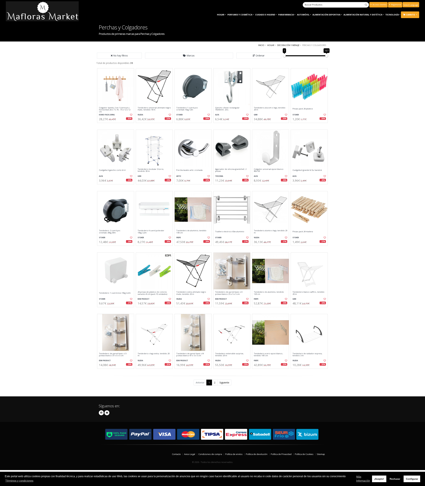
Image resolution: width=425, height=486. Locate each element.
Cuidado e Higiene (265, 14)
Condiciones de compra (210, 454)
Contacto (176, 454)
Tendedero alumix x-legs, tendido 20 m (270, 232)
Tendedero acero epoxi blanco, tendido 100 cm (268, 355)
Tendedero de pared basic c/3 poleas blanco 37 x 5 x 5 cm (112, 355)
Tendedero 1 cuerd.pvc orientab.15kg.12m (187, 109)
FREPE (178, 238)
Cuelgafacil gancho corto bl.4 (112, 170)
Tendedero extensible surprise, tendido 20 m (229, 355)
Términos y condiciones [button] (19, 480)
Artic (178, 176)
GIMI (255, 115)
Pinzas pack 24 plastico (303, 109)
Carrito (411, 14)
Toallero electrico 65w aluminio (229, 232)
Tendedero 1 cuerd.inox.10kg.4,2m (115, 293)
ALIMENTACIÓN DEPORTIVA (326, 14)
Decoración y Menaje (288, 45)
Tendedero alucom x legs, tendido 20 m (269, 109)
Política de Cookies (304, 454)
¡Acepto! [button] (379, 479)
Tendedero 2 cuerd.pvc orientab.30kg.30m (109, 232)
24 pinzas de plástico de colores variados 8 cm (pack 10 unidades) (152, 293)
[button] (189, 56)
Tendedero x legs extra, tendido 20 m (154, 355)
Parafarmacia (286, 14)
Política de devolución (256, 454)
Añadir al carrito (117, 125)
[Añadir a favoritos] (130, 115)
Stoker (179, 115)
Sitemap (321, 454)
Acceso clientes (379, 4)
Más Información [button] (363, 478)
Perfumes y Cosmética (239, 14)
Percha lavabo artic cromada (189, 170)
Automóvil (303, 14)
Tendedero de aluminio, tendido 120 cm (269, 293)
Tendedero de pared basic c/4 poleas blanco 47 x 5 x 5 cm (190, 355)
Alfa (217, 115)
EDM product (143, 299)
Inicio (261, 45)
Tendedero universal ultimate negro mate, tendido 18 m (154, 109)
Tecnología (392, 14)
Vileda (140, 115)
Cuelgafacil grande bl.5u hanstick (307, 170)
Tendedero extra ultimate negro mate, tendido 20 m (191, 293)
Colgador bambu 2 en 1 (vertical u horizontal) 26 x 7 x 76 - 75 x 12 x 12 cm (114, 110)
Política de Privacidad (281, 454)
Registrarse (396, 4)
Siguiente (224, 382)
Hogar (220, 14)
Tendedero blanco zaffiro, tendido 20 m (308, 293)
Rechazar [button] (395, 479)
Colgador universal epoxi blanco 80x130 (268, 170)
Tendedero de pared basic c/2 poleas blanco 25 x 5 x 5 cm (229, 293)
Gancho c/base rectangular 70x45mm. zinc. (227, 109)
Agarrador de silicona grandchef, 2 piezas (230, 170)
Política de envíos (234, 454)
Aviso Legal (189, 454)
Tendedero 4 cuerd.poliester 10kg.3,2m (151, 232)
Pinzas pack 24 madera (303, 232)
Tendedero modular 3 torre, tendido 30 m (151, 170)
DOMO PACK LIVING (107, 115)
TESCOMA (219, 176)
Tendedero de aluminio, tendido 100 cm (191, 232)
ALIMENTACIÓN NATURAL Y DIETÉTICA (362, 14)
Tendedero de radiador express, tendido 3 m (307, 355)
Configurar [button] (412, 479)
